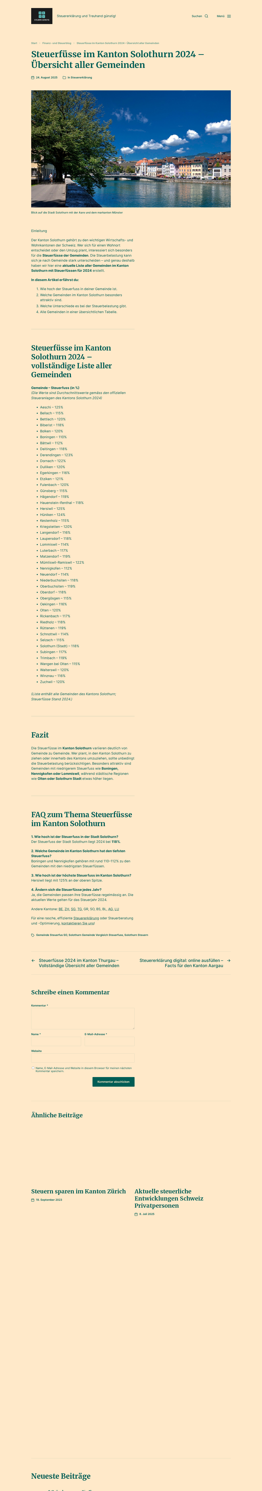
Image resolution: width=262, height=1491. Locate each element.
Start (34, 43)
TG (79, 909)
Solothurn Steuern (136, 935)
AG (110, 909)
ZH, (67, 909)
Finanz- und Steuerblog (56, 43)
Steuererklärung (81, 77)
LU (117, 909)
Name (36, 1034)
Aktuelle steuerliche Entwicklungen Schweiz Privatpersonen (169, 1198)
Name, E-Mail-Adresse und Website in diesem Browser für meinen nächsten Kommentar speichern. (84, 1070)
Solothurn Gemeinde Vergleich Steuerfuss (96, 935)
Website (36, 1050)
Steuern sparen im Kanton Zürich (78, 1191)
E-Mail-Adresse (96, 1034)
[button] (199, 16)
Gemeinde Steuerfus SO (51, 935)
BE (61, 909)
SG (73, 909)
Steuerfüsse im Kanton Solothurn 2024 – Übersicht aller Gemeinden (118, 43)
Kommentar (39, 1005)
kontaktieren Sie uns (77, 923)
